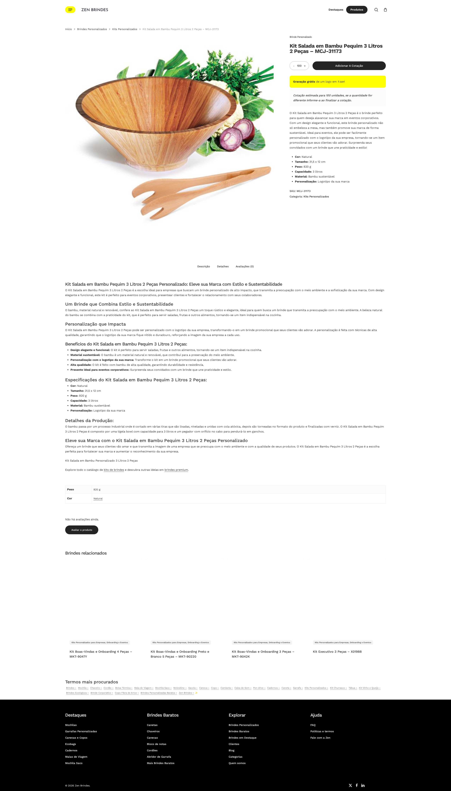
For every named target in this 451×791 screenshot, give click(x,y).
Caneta (285, 688)
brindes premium (176, 469)
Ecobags (70, 744)
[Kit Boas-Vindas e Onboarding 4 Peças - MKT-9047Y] (103, 597)
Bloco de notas (156, 744)
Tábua (352, 688)
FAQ (313, 725)
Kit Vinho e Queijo (369, 688)
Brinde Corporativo (101, 692)
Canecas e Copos (76, 737)
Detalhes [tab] (223, 266)
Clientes (234, 744)
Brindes (70, 688)
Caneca (203, 688)
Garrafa (297, 688)
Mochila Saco (162, 688)
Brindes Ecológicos (76, 692)
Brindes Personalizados (92, 29)
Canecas (152, 737)
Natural (98, 498)
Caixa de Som (241, 688)
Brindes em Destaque (243, 737)
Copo (214, 688)
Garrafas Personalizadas (81, 731)
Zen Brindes (185, 692)
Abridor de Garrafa (159, 756)
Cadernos (272, 688)
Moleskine (179, 688)
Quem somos (237, 763)
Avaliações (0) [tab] (245, 266)
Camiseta (226, 688)
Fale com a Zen (320, 737)
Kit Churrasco (337, 688)
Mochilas (71, 725)
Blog (231, 750)
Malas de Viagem (76, 756)
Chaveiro (95, 688)
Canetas (152, 725)
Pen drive (258, 688)
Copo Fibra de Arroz (126, 692)
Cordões (152, 750)
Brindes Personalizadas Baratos (158, 692)
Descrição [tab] (203, 266)
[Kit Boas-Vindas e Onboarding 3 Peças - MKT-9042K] (265, 597)
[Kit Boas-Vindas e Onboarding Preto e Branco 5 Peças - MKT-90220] (184, 597)
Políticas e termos (322, 731)
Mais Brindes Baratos (160, 763)
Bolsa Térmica (123, 688)
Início (68, 29)
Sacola (192, 688)
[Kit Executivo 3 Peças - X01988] (346, 597)
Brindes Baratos (239, 731)
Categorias (235, 756)
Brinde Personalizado (301, 36)
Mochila (82, 688)
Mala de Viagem (143, 688)
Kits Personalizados (124, 29)
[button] (70, 10)
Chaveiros (153, 731)
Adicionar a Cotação (349, 65)
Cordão (108, 688)
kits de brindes (114, 469)
